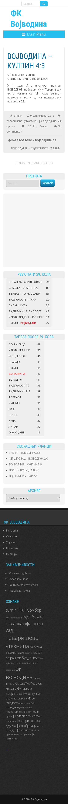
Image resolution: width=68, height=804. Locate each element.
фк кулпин (34, 694)
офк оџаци (16, 617)
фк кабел (10, 683)
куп (8, 617)
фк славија (19, 716)
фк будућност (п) (26, 663)
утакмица (30, 121)
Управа (10, 542)
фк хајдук (11, 730)
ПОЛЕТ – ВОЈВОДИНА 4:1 (24, 470)
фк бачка (36, 647)
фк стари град (26, 720)
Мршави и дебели (20, 573)
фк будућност (28, 657)
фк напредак (24, 703)
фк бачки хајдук (15, 652)
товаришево (14, 121)
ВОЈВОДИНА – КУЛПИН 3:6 (25, 464)
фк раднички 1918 (27, 711)
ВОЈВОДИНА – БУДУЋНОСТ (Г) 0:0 (34, 148)
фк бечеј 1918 (31, 653)
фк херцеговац (26, 730)
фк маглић (24, 698)
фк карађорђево (26, 683)
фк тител (38, 726)
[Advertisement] (34, 230)
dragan (18, 115)
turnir (11, 610)
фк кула (23, 693)
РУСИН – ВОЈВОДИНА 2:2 (24, 452)
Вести (44, 126)
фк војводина (47, 121)
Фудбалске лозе (18, 579)
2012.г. (32, 126)
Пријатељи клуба (19, 590)
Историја (12, 530)
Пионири (11, 554)
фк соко (33, 716)
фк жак (37, 678)
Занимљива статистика (23, 585)
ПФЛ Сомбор (29, 610)
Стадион (11, 536)
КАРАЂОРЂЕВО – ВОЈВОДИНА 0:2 (33, 140)
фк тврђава (24, 725)
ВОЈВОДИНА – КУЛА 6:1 (23, 476)
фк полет (24, 707)
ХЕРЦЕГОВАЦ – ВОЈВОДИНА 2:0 (28, 458)
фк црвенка (25, 734)
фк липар (11, 698)
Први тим (12, 548)
